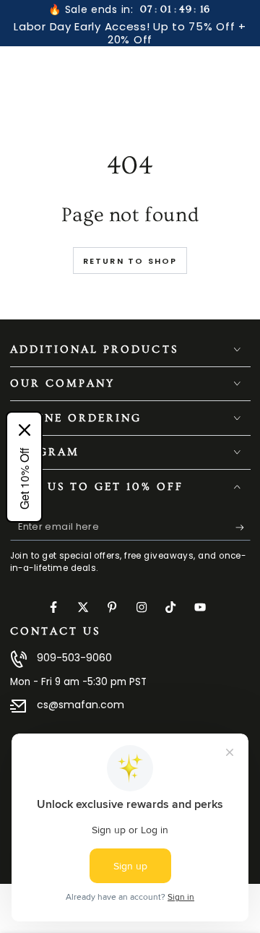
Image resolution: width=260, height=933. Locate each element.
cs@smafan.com (80, 704)
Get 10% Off (24, 478)
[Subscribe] (243, 527)
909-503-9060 (74, 657)
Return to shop (130, 261)
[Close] (24, 430)
